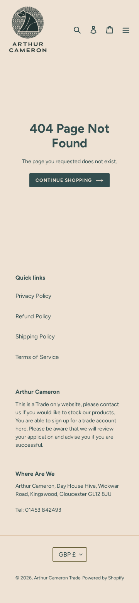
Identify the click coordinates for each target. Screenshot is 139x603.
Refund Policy (33, 316)
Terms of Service (37, 357)
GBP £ (67, 554)
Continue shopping (64, 180)
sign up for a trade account (84, 420)
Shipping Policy (35, 336)
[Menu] (126, 29)
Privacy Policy (33, 295)
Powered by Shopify (103, 578)
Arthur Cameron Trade (57, 578)
